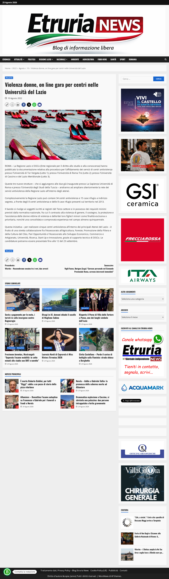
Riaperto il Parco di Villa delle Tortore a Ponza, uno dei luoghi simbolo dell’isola (96, 317)
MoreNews (104, 576)
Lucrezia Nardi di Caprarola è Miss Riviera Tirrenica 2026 (57, 356)
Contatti (123, 570)
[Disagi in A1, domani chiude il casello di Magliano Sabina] (59, 299)
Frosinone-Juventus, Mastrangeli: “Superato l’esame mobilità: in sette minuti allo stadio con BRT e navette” (22, 357)
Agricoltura (88, 59)
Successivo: (89, 268)
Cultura (124, 510)
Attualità (18, 59)
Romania (133, 59)
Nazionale (61, 59)
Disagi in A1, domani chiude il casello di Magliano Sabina (59, 316)
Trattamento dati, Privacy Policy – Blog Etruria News (65, 570)
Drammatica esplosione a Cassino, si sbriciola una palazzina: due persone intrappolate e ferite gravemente (67, 402)
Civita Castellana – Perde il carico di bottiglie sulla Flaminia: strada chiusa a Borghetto (96, 357)
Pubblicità (113, 570)
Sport (122, 59)
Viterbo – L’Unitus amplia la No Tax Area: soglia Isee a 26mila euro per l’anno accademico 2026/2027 (149, 551)
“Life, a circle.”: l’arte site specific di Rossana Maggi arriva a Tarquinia (149, 519)
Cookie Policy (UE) (98, 570)
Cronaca (6, 59)
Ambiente (75, 59)
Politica (31, 59)
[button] (166, 59)
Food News (102, 59)
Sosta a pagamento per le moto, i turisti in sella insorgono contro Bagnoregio (20, 317)
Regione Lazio (45, 59)
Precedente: (26, 267)
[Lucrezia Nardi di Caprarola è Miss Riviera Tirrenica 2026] (59, 339)
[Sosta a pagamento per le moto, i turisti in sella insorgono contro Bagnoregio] (22, 299)
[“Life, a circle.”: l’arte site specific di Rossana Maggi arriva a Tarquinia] (127, 522)
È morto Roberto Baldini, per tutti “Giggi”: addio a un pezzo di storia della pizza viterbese (12, 386)
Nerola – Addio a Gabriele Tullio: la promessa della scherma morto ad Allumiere (67, 386)
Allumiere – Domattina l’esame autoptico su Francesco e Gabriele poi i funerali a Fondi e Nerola (12, 402)
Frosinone (11, 348)
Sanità (113, 59)
